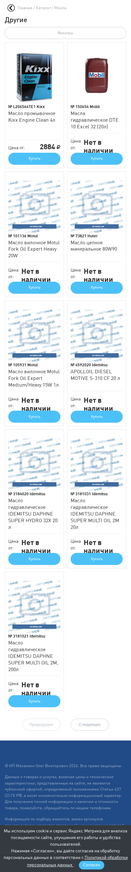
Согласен (91, 865)
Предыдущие (41, 724)
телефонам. (101, 807)
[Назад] (11, 8)
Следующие (90, 724)
